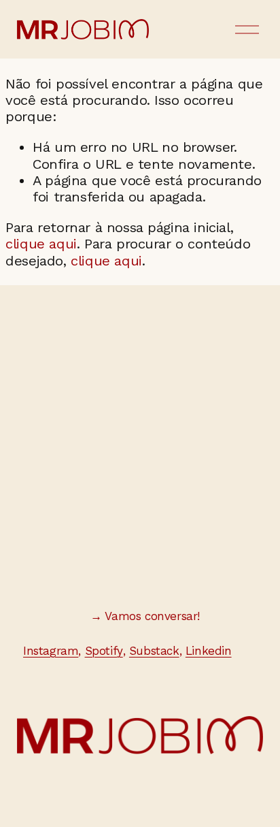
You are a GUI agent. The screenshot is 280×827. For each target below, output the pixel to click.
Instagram (50, 651)
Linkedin (209, 651)
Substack (154, 651)
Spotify (104, 651)
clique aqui (41, 244)
